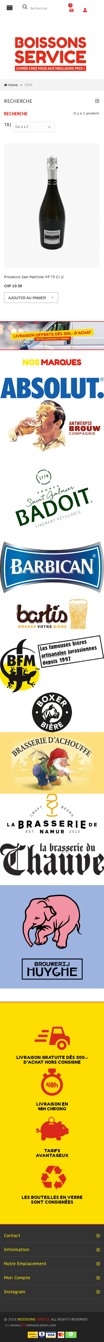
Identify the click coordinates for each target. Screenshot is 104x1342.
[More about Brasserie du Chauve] (52, 859)
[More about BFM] (52, 663)
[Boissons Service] (50, 53)
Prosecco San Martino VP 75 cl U (33, 277)
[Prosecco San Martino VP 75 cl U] (52, 205)
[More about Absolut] (52, 388)
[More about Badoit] (52, 497)
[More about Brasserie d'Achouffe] (52, 763)
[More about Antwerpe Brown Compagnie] (52, 426)
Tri (7, 124)
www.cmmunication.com (33, 1325)
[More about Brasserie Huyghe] (52, 936)
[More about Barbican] (52, 567)
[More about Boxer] (52, 712)
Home (13, 85)
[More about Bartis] (52, 614)
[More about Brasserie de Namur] (52, 813)
